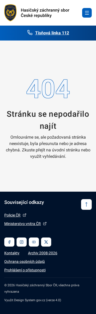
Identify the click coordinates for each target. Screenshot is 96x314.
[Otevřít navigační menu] (87, 13)
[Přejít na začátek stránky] (86, 204)
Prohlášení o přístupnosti (25, 270)
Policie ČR (12, 215)
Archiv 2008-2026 (42, 253)
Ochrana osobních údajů (24, 261)
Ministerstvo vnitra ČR (22, 224)
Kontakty (11, 253)
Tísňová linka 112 (52, 32)
